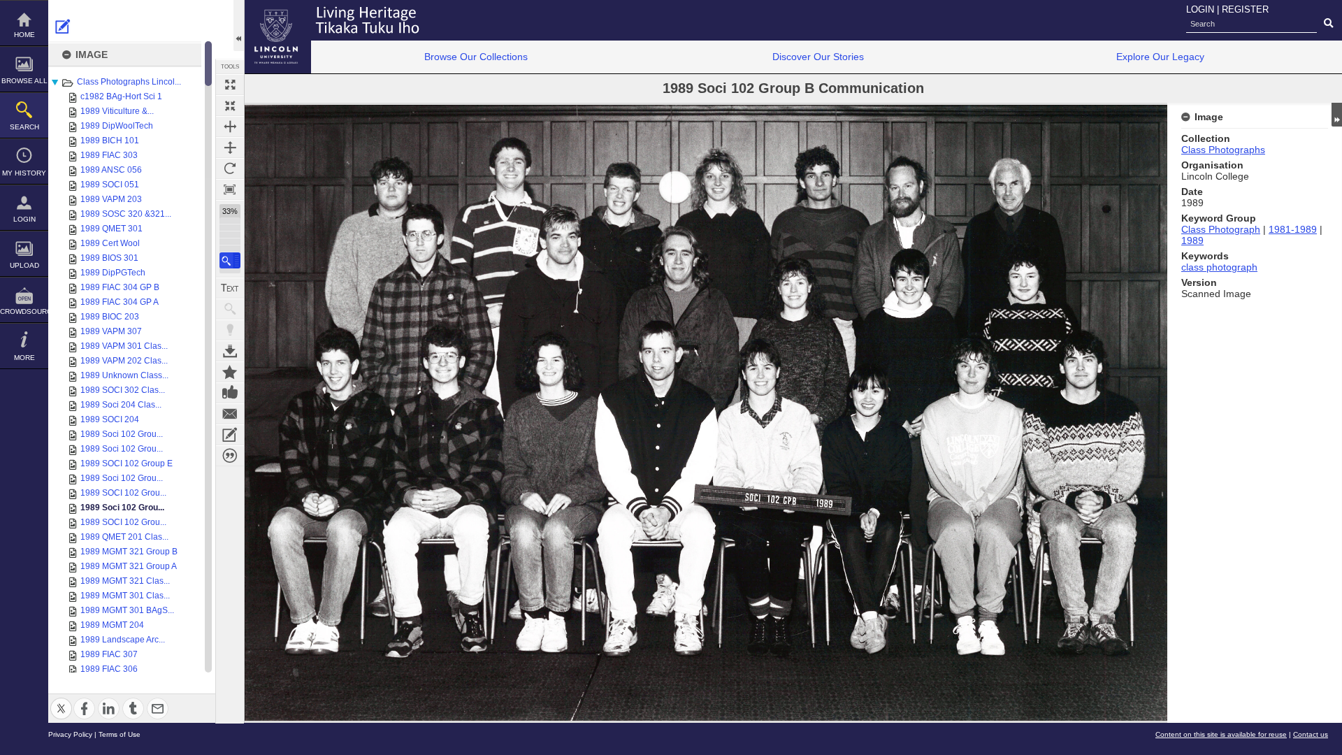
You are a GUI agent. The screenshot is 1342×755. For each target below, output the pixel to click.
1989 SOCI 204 (109, 419)
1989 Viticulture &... (117, 111)
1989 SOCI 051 (109, 184)
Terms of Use (119, 734)
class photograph (1219, 267)
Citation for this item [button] (230, 455)
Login (24, 219)
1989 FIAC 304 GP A (119, 302)
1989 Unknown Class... (124, 375)
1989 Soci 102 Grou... (121, 434)
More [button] (24, 357)
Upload (24, 265)
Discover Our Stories (818, 56)
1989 (1192, 240)
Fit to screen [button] (230, 105)
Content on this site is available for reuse (1221, 734)
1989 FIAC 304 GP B (119, 287)
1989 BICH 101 (109, 140)
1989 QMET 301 (111, 228)
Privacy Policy (70, 734)
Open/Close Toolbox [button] (238, 25)
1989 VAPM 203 (111, 199)
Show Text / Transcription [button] (230, 288)
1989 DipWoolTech (116, 126)
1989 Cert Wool (110, 243)
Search (24, 127)
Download (230, 350)
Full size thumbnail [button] (230, 84)
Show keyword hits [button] (230, 309)
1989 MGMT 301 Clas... (125, 596)
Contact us (1310, 734)
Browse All (24, 81)
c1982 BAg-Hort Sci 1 (121, 96)
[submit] (1328, 24)
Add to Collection (230, 371)
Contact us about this (230, 413)
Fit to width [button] (230, 126)
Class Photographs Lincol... (129, 82)
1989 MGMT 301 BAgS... (127, 610)
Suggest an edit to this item (63, 26)
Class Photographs (1223, 149)
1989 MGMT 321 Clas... (125, 581)
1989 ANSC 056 (111, 170)
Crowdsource (24, 311)
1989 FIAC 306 (109, 669)
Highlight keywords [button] (230, 329)
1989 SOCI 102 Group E (126, 463)
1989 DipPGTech (112, 273)
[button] (229, 260)
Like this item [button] (230, 392)
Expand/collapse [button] (1337, 115)
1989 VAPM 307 (111, 331)
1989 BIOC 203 (109, 317)
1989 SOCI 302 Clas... (122, 390)
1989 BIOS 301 (109, 258)
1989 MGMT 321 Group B (129, 551)
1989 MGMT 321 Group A (128, 566)
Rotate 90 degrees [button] (230, 168)
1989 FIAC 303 (109, 155)
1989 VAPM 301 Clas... (124, 346)
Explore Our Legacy (1160, 56)
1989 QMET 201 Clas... (124, 537)
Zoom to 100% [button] (230, 189)
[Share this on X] (61, 700)
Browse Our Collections (476, 56)
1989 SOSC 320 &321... (125, 214)
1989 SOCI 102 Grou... (123, 493)
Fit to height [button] (230, 147)
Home (24, 34)
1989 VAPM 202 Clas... (124, 361)
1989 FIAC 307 (109, 654)
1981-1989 (1293, 229)
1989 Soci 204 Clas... (120, 405)
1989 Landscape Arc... (122, 640)
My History (24, 173)
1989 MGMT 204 (112, 625)
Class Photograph (1220, 229)
